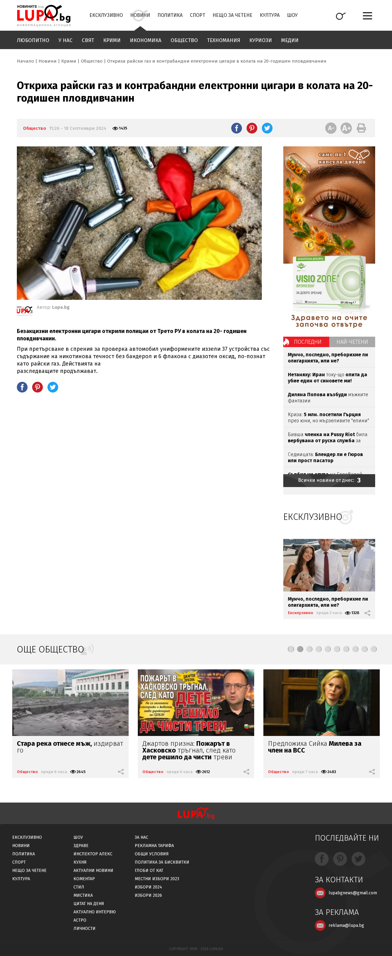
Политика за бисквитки (162, 862)
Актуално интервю (95, 912)
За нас (141, 837)
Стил (79, 887)
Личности (85, 928)
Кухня (80, 862)
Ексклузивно (106, 15)
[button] (291, 649)
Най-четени (352, 342)
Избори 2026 (148, 895)
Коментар (84, 878)
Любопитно (33, 40)
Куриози (260, 40)
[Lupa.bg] (24, 312)
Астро (80, 920)
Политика (170, 15)
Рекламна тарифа (154, 845)
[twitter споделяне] (267, 128)
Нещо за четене (232, 15)
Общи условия (152, 854)
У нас (65, 40)
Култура (270, 15)
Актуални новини (93, 870)
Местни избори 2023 (157, 878)
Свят (88, 40)
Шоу (292, 15)
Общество (184, 40)
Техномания (223, 40)
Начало (25, 61)
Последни (308, 342)
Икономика (145, 40)
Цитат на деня (89, 903)
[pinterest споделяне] (252, 128)
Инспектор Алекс (93, 854)
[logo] (43, 16)
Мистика (83, 895)
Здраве (81, 845)
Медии (290, 40)
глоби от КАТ (149, 870)
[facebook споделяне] (236, 128)
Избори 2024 (148, 887)
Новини (140, 15)
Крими (112, 40)
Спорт (197, 15)
